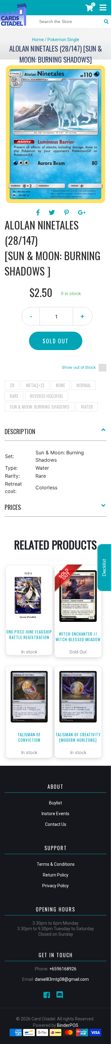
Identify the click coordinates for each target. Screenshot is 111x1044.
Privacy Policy (55, 885)
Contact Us (55, 824)
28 (12, 385)
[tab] (55, 434)
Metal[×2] (35, 385)
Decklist (104, 567)
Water (87, 406)
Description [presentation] (20, 431)
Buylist (55, 802)
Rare (14, 395)
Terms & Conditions (56, 864)
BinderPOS (67, 1025)
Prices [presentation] (13, 507)
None (60, 385)
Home (38, 39)
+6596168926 (62, 968)
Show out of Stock (79, 367)
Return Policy (55, 875)
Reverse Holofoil (46, 395)
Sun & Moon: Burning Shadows (39, 406)
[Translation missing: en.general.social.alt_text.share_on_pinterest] (67, 212)
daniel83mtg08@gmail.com (62, 979)
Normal (83, 385)
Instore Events (55, 813)
